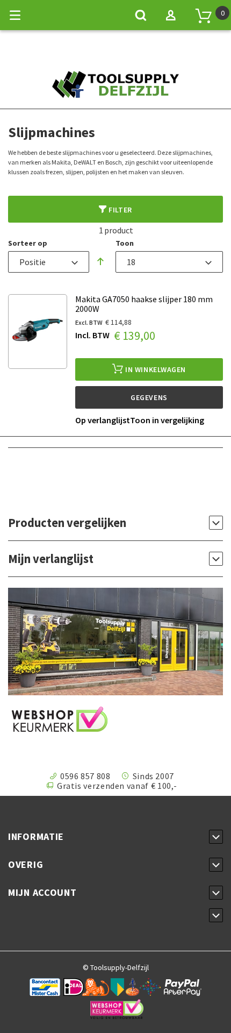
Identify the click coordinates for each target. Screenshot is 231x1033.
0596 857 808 (85, 776)
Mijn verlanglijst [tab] (50, 559)
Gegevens (149, 397)
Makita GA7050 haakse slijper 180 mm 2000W (144, 304)
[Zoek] (141, 15)
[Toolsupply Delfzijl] (115, 92)
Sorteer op (27, 243)
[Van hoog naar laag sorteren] (100, 262)
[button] (102, 419)
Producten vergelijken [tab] (67, 523)
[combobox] (48, 262)
